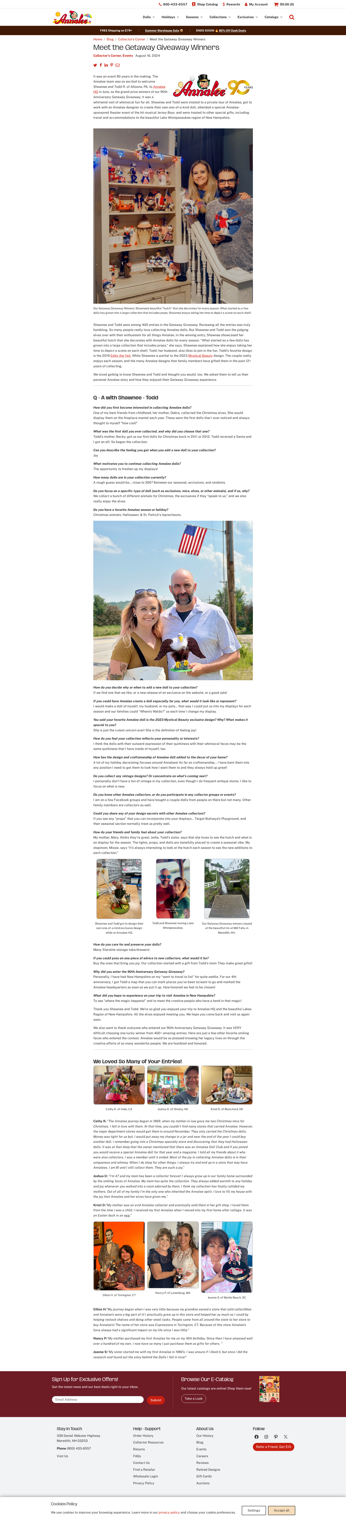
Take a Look (194, 1398)
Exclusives (246, 17)
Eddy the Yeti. (120, 356)
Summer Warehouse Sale (162, 30)
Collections (218, 17)
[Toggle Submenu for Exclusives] (257, 17)
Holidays (168, 17)
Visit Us (62, 1456)
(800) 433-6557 (79, 1448)
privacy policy (169, 1512)
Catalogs (271, 17)
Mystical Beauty (200, 356)
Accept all (281, 1510)
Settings (254, 1510)
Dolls (147, 17)
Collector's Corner (131, 39)
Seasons (192, 17)
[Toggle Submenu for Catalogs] (281, 17)
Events (128, 56)
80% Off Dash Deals (232, 30)
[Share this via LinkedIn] (106, 65)
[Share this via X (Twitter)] (95, 65)
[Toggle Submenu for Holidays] (178, 17)
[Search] (291, 17)
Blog (110, 39)
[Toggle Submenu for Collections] (230, 17)
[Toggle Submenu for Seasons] (202, 17)
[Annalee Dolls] (72, 17)
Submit (155, 1400)
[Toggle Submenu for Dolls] (154, 17)
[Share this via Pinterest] (111, 65)
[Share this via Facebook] (101, 65)
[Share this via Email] (118, 65)
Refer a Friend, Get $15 (273, 1447)
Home (97, 39)
